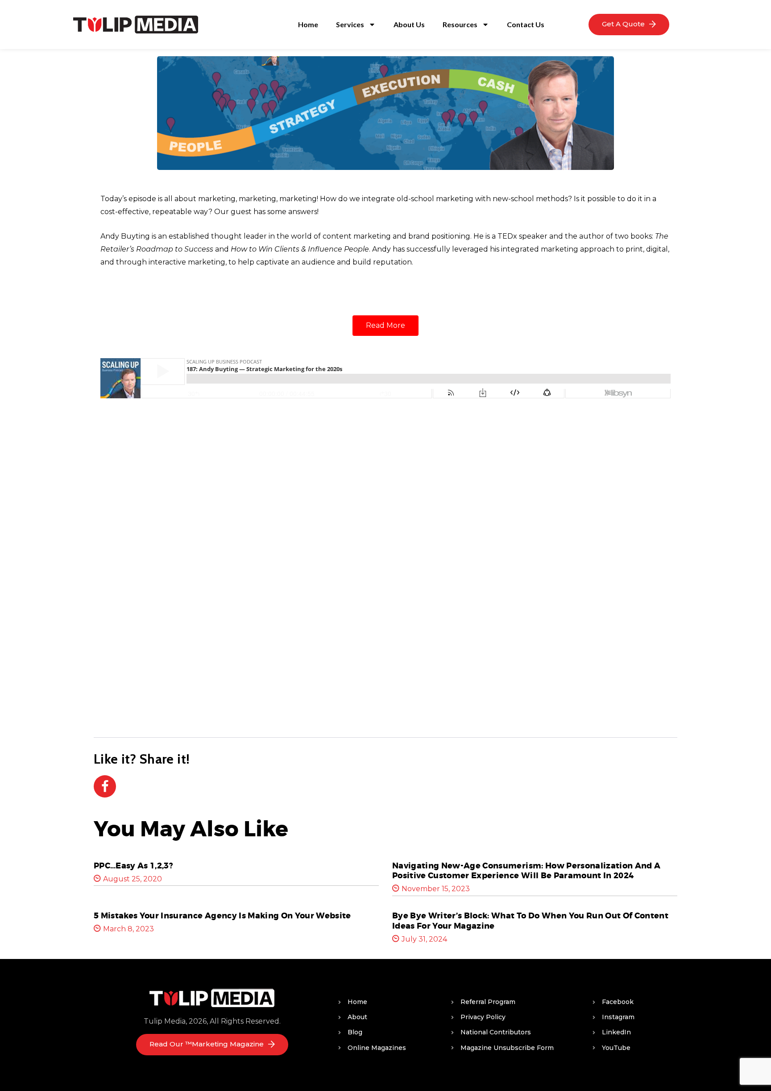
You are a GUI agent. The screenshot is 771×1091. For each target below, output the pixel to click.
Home (308, 24)
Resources (460, 24)
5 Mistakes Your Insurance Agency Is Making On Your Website (222, 916)
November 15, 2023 (436, 888)
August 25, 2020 (132, 879)
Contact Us (525, 24)
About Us (409, 24)
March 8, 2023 (128, 929)
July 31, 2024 (424, 939)
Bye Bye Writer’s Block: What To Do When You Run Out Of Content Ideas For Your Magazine (530, 921)
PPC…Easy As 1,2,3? (133, 866)
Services (350, 24)
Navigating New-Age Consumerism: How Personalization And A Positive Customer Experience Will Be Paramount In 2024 (526, 871)
